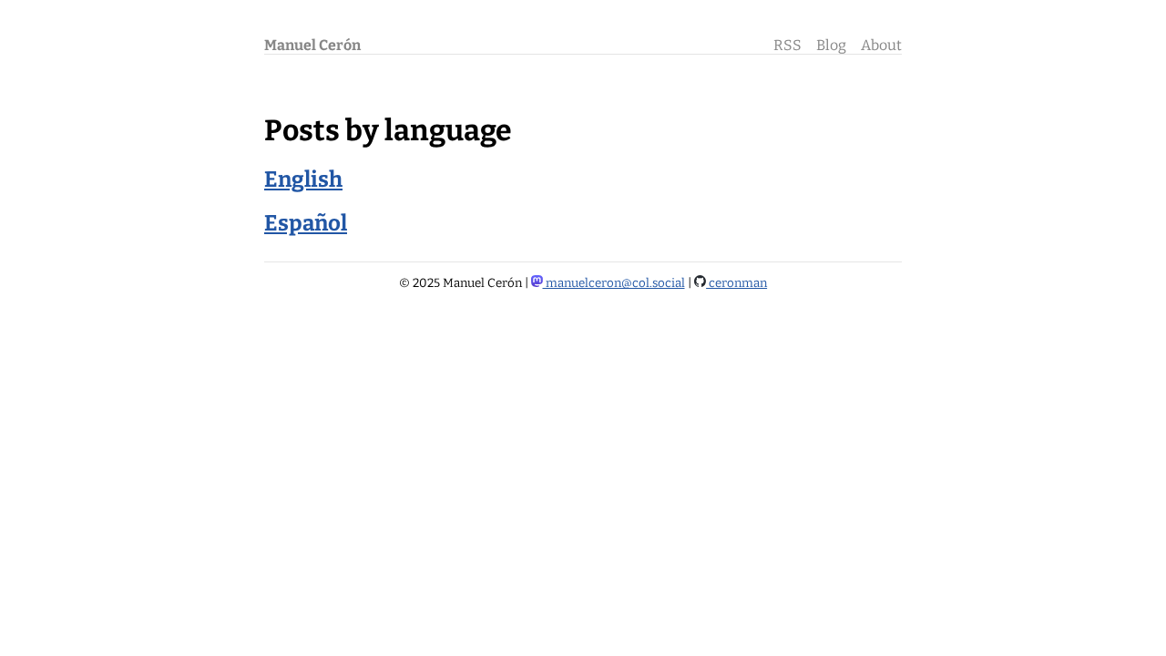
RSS (787, 45)
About (881, 45)
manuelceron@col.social (614, 283)
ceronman (736, 283)
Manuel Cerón (312, 45)
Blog (831, 45)
